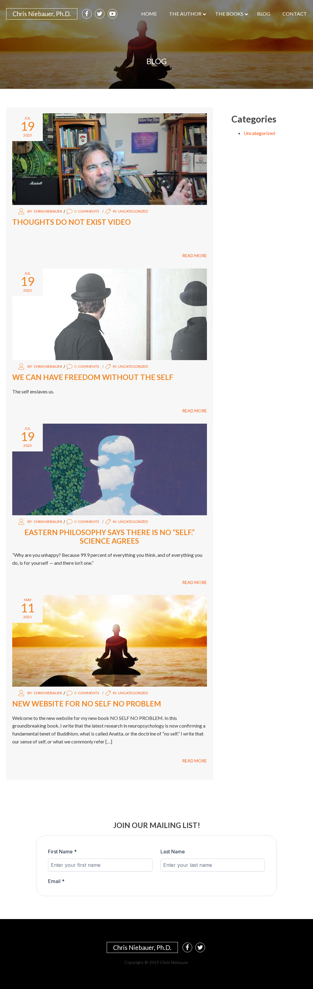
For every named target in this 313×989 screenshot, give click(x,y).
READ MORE (194, 255)
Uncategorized (133, 211)
